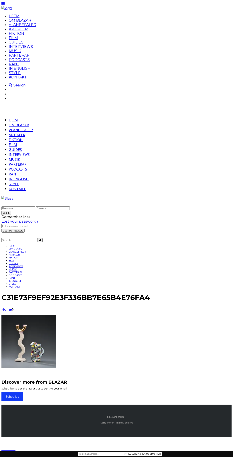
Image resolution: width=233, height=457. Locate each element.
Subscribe (12, 397)
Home (6, 309)
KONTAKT (18, 77)
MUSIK (15, 51)
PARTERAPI (20, 55)
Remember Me (15, 217)
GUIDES (16, 42)
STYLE (15, 73)
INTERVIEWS (21, 46)
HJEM (14, 16)
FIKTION (16, 33)
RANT (14, 64)
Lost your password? (19, 221)
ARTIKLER (18, 29)
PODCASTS (19, 60)
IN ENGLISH (19, 68)
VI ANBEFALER (22, 25)
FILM (13, 38)
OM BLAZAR (20, 20)
